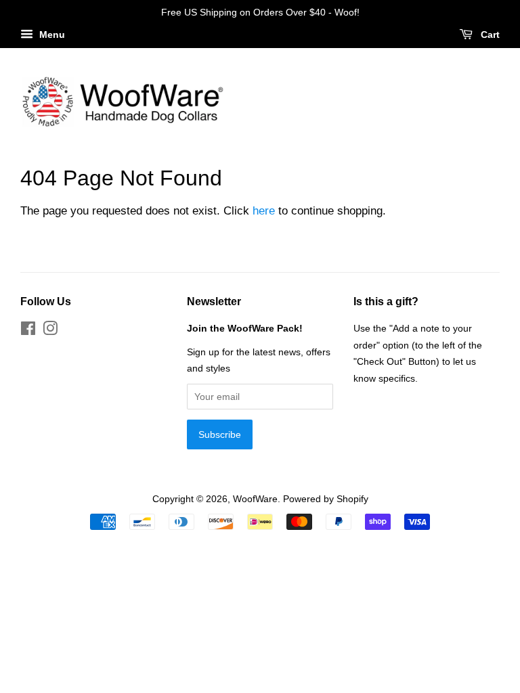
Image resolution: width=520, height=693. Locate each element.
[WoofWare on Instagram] (50, 331)
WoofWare (255, 498)
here (264, 210)
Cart (489, 34)
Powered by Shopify (325, 498)
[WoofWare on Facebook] (28, 331)
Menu (51, 34)
